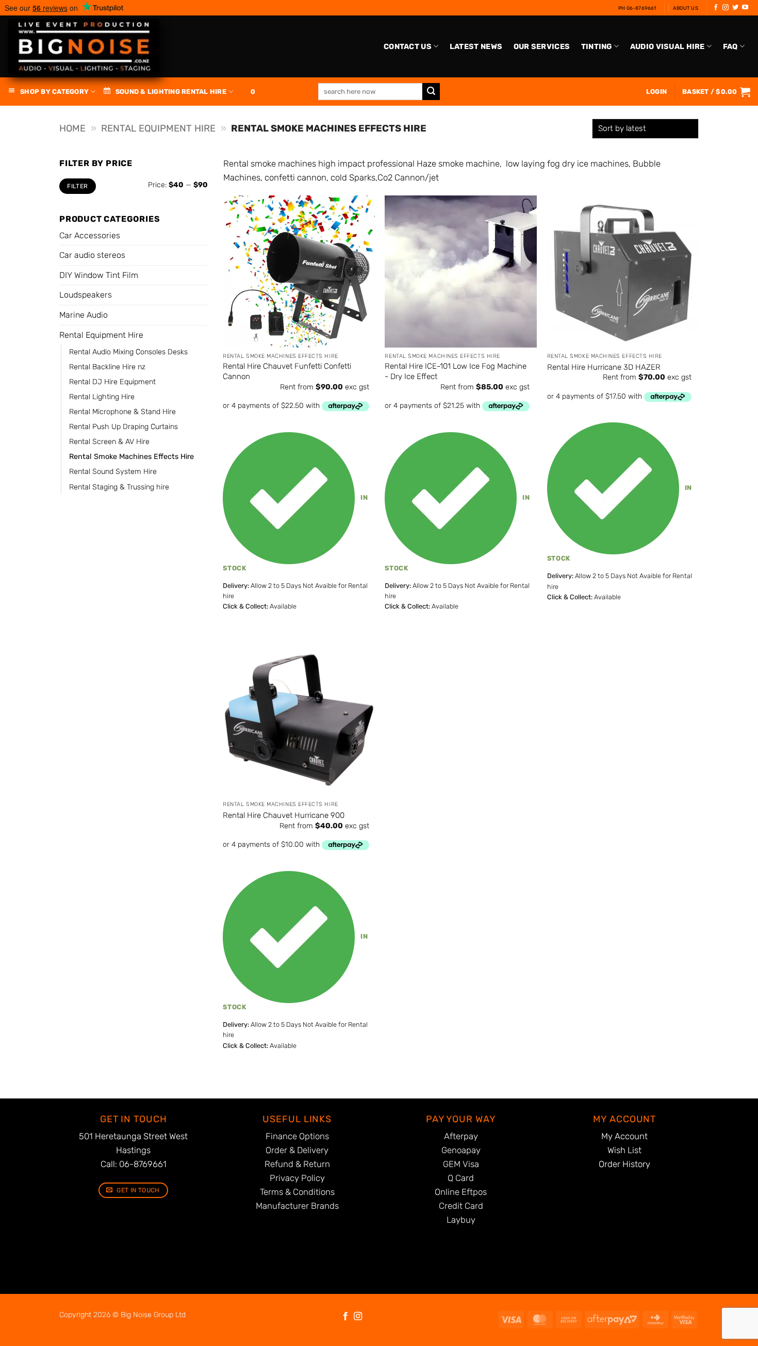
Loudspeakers (85, 295)
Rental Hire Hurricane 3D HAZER (604, 367)
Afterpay (461, 1136)
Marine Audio (83, 315)
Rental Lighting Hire (102, 396)
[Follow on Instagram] (725, 7)
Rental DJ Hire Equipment (112, 381)
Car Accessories (89, 235)
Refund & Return (297, 1164)
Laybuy (461, 1219)
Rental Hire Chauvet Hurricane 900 (283, 815)
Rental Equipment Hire (158, 128)
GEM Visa (461, 1164)
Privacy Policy (297, 1178)
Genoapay (461, 1150)
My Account (624, 1136)
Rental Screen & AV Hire (109, 441)
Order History (624, 1164)
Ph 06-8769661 (637, 8)
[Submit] (431, 92)
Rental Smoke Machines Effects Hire (131, 456)
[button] (716, 91)
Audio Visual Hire (667, 46)
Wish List (624, 1150)
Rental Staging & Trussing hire (119, 487)
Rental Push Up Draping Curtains (123, 426)
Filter (77, 186)
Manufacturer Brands (297, 1206)
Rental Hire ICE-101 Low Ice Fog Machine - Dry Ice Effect (455, 371)
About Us (685, 8)
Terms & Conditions (297, 1192)
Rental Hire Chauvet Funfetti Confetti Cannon (287, 371)
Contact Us (408, 46)
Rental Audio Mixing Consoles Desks (128, 352)
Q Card (461, 1178)
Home (72, 128)
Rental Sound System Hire (113, 471)
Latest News (476, 46)
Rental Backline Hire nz (107, 367)
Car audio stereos (92, 255)
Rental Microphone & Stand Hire (122, 411)
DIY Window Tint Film (98, 275)
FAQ (730, 46)
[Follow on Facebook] (716, 7)
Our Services (542, 46)
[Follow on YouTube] (745, 7)
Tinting (596, 46)
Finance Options (297, 1136)
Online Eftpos (461, 1192)
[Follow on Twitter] (735, 7)
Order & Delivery (297, 1150)
